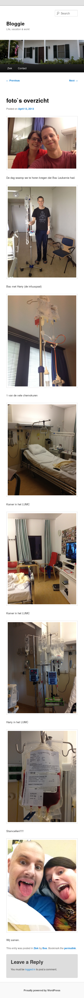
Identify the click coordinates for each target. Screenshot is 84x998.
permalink (70, 948)
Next (73, 80)
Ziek (9, 68)
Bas (44, 948)
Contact (22, 68)
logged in (30, 969)
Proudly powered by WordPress (42, 990)
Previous (13, 80)
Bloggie (15, 23)
